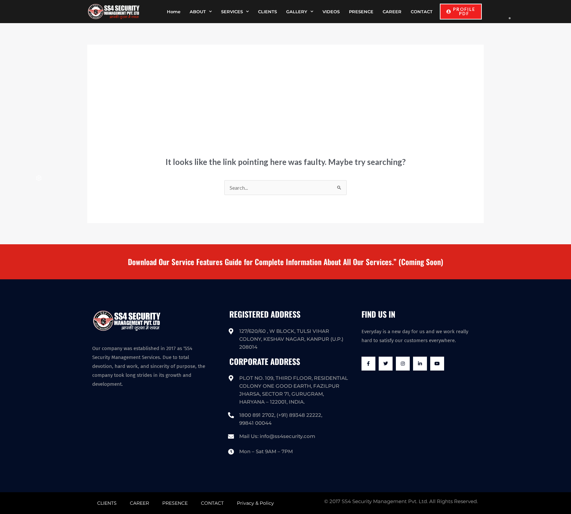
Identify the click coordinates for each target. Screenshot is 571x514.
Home (173, 11)
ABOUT (198, 11)
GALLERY (296, 11)
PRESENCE (361, 11)
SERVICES (232, 11)
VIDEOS (331, 11)
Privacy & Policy (255, 503)
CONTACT (422, 11)
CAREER (392, 11)
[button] (461, 12)
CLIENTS (267, 11)
